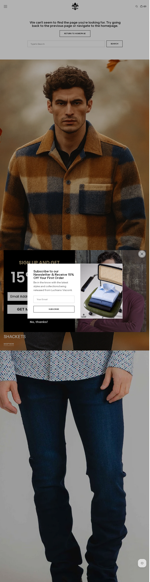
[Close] (117, 267)
